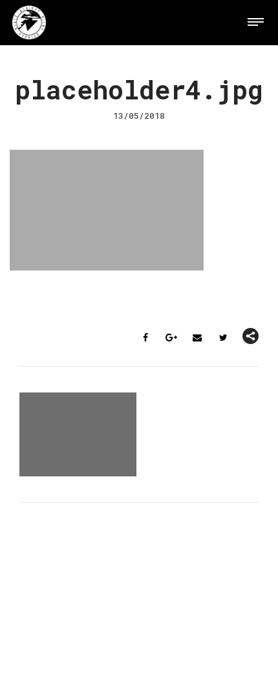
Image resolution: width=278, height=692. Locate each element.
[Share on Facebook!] (145, 338)
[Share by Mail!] (197, 338)
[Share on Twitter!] (223, 338)
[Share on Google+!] (171, 338)
